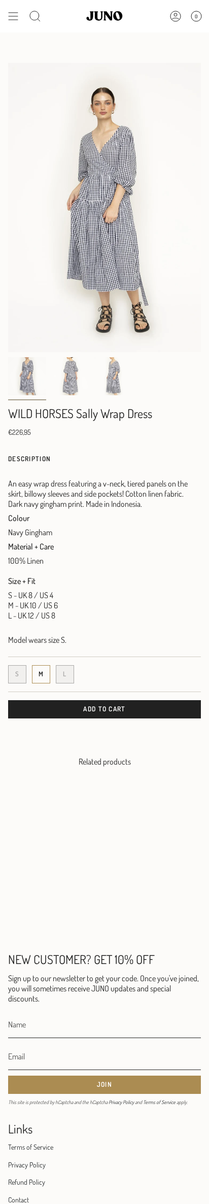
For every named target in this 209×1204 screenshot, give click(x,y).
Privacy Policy (121, 1102)
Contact (18, 1199)
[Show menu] (13, 16)
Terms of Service (159, 1102)
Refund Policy (26, 1182)
